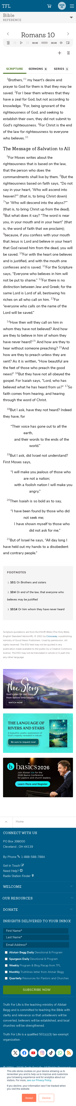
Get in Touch (12, 866)
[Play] (21, 43)
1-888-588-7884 (33, 857)
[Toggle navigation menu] (72, 5)
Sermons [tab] (37, 69)
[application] (38, 43)
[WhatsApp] (60, 1053)
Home (20, 821)
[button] (68, 52)
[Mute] (61, 43)
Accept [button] (29, 1097)
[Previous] (15, 43)
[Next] (28, 43)
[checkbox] (36, 965)
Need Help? (11, 871)
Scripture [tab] (14, 69)
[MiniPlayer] (68, 43)
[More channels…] (69, 1053)
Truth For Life (6, 5)
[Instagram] (42, 1053)
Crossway (51, 636)
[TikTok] (51, 1053)
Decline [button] (46, 1097)
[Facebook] (24, 1053)
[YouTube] (33, 1053)
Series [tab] (61, 69)
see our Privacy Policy (39, 1080)
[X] (15, 1053)
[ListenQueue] (8, 43)
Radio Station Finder (17, 876)
